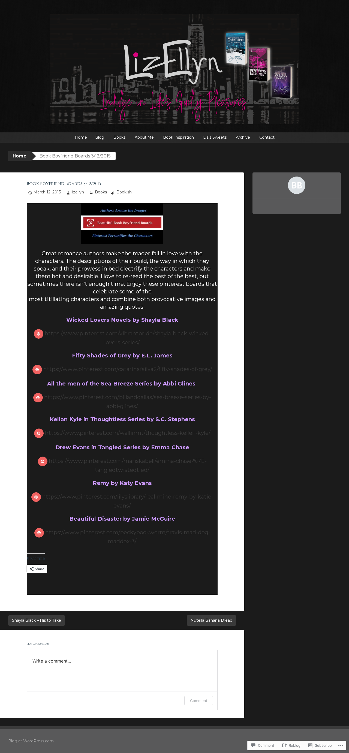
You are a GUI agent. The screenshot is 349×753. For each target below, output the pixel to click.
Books (119, 137)
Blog (99, 137)
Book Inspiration (178, 137)
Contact (267, 137)
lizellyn (77, 192)
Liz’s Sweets (215, 137)
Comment (198, 700)
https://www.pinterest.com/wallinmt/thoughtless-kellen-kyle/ (127, 433)
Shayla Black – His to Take (36, 620)
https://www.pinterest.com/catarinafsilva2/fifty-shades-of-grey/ (127, 369)
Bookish (124, 192)
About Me (144, 137)
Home (81, 137)
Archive (243, 137)
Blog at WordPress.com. (31, 741)
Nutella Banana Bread (211, 620)
